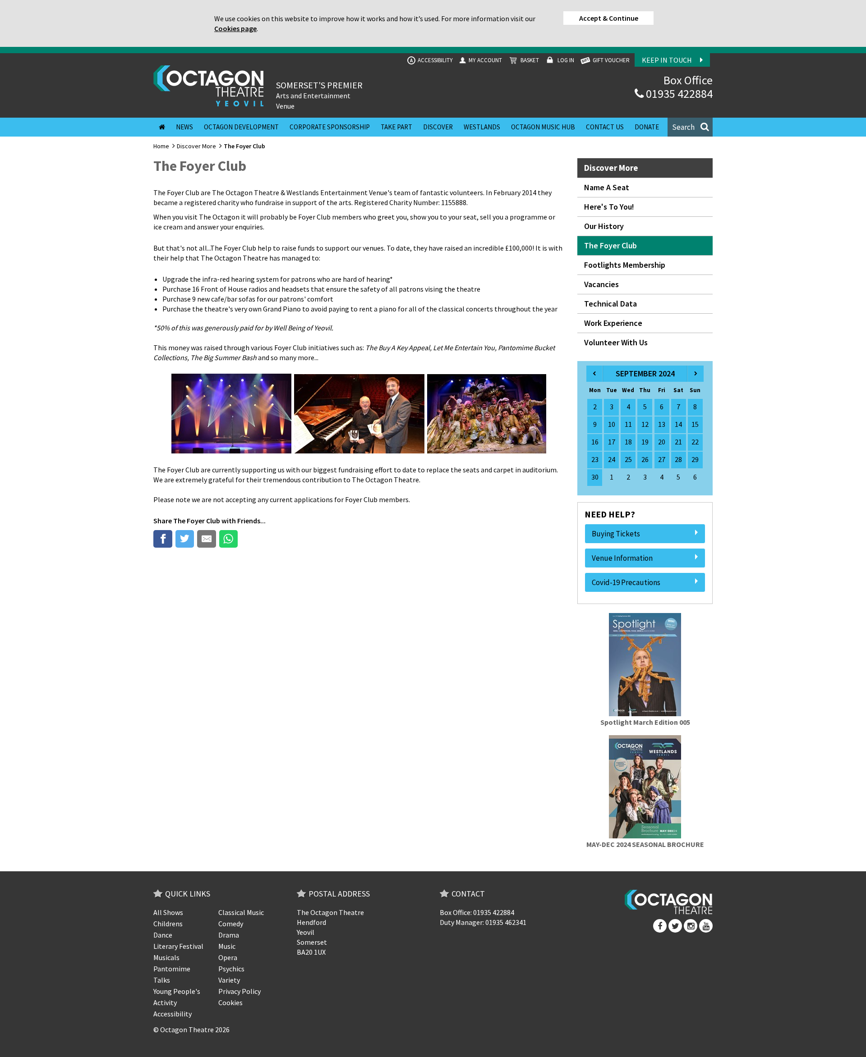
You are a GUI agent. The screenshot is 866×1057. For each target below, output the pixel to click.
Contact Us (605, 127)
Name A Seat (606, 187)
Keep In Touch (667, 59)
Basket (529, 60)
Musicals (166, 957)
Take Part (396, 127)
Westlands (482, 127)
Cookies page (235, 28)
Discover (438, 127)
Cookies (230, 1002)
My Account (484, 60)
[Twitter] (675, 926)
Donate (647, 127)
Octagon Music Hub (543, 127)
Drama (228, 934)
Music (226, 946)
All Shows (168, 912)
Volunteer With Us (616, 342)
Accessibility (431, 60)
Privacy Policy (239, 991)
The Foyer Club (196, 520)
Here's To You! (609, 206)
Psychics (231, 968)
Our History (604, 226)
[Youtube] (706, 926)
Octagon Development (241, 127)
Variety (229, 979)
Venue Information (622, 558)
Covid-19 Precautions (626, 582)
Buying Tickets (616, 534)
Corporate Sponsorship (330, 127)
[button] (690, 127)
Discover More (196, 146)
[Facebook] (660, 926)
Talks (161, 979)
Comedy (230, 923)
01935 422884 (678, 93)
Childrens (168, 923)
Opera (227, 957)
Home (161, 146)
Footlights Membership (624, 265)
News (184, 127)
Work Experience (613, 323)
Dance (162, 934)
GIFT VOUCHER (610, 60)
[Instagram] (690, 926)
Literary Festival (178, 946)
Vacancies (601, 284)
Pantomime (171, 968)
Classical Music (241, 912)
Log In (565, 60)
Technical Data (610, 303)
